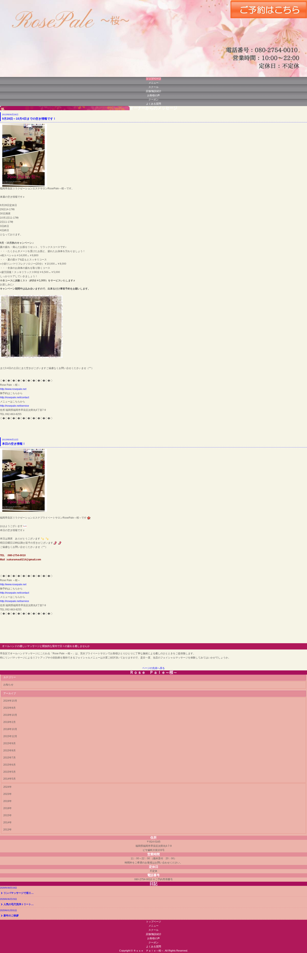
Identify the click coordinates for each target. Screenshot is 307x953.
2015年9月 (9, 743)
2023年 (7, 794)
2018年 (7, 808)
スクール (153, 87)
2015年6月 (9, 764)
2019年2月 (9, 722)
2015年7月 (9, 757)
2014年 (7, 822)
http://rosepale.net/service (14, 405)
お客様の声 (153, 95)
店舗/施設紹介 (153, 91)
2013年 (7, 829)
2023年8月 (9, 707)
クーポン (153, 99)
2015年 (7, 815)
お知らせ (8, 684)
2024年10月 (10, 700)
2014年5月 (9, 778)
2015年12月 (10, 736)
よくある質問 (153, 103)
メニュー (153, 82)
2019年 (7, 801)
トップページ (153, 78)
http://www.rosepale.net (13, 389)
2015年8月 (9, 750)
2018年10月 (10, 729)
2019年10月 (10, 714)
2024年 (7, 786)
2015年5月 (9, 771)
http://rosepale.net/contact (14, 397)
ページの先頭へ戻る (153, 668)
